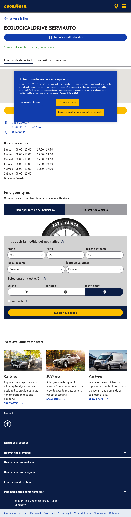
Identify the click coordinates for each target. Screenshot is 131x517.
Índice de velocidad (77, 262)
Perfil (50, 248)
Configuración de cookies (31, 102)
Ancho (11, 248)
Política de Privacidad (69, 93)
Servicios (61, 60)
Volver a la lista (19, 18)
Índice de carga (17, 262)
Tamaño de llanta (96, 248)
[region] (65, 96)
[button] (124, 6)
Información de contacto (18, 60)
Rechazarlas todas (68, 102)
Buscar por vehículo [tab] (96, 210)
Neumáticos (45, 60)
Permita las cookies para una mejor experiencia (80, 112)
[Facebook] (7, 423)
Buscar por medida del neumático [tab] (35, 210)
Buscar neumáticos (65, 312)
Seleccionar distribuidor (68, 37)
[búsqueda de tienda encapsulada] (115, 6)
